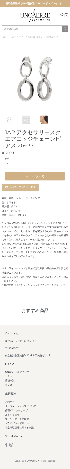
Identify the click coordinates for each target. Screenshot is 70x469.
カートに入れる (35, 176)
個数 (7, 158)
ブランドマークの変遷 (17, 419)
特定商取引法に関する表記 (19, 427)
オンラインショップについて (33, 284)
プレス (8, 384)
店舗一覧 (10, 380)
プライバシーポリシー (17, 423)
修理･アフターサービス (17, 410)
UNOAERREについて (17, 372)
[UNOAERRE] (35, 15)
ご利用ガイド (12, 401)
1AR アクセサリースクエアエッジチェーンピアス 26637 (34, 37)
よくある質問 (12, 414)
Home (4, 37)
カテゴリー (11, 376)
